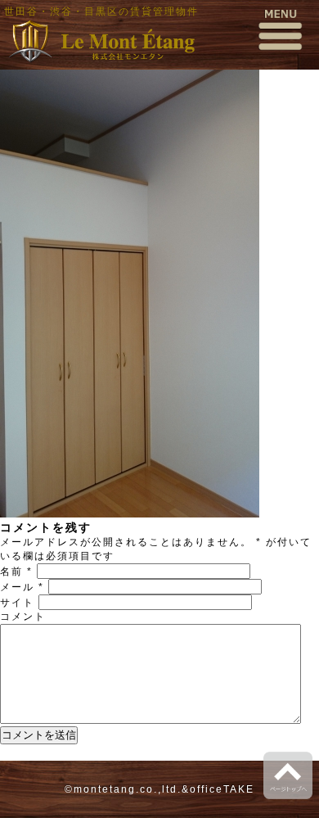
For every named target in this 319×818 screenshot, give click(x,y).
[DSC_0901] (129, 514)
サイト (17, 602)
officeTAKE (222, 789)
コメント (23, 616)
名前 (16, 571)
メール (22, 587)
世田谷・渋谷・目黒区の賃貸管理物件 (101, 11)
